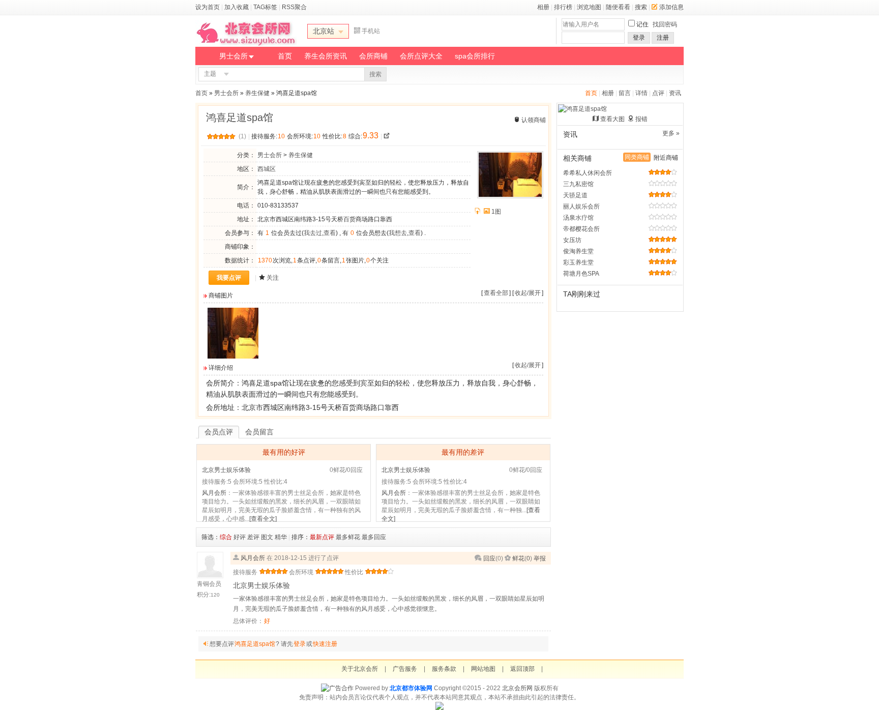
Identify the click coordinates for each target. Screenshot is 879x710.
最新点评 (322, 537)
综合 (226, 537)
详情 (641, 93)
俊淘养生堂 (578, 251)
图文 (267, 537)
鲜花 (518, 558)
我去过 (313, 232)
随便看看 (618, 7)
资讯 (675, 93)
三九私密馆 (578, 184)
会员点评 (218, 432)
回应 (489, 558)
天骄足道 (575, 195)
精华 (281, 537)
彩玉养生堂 (578, 262)
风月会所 (214, 492)
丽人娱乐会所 (581, 206)
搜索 (641, 7)
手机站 (371, 31)
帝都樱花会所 (581, 228)
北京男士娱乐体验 (226, 470)
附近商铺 (666, 157)
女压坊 (572, 240)
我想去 (398, 232)
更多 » (671, 133)
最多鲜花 (348, 537)
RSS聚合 (294, 7)
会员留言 (259, 432)
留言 (625, 93)
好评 (239, 537)
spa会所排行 (475, 56)
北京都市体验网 (411, 688)
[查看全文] (263, 518)
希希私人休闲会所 (587, 172)
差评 (253, 537)
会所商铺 (373, 56)
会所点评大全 (421, 56)
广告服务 (405, 668)
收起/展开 (528, 293)
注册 (663, 37)
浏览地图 (589, 7)
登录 (639, 37)
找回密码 (665, 24)
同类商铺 (637, 157)
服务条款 (444, 668)
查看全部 (496, 293)
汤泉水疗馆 (578, 217)
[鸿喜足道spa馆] (233, 356)
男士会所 (233, 56)
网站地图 (483, 668)
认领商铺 (533, 120)
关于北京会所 (359, 668)
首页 (285, 56)
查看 (330, 232)
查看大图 (612, 119)
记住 (642, 24)
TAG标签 (265, 7)
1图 (496, 211)
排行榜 (563, 7)
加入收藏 (236, 7)
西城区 (266, 168)
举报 (540, 558)
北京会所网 (517, 688)
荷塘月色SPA (581, 273)
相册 (543, 7)
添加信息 (671, 7)
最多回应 (374, 537)
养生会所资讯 (325, 56)
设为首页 (207, 7)
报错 (641, 119)
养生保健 (257, 93)
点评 (658, 93)
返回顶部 (522, 668)
